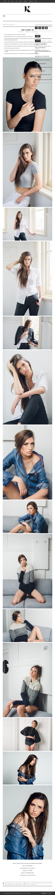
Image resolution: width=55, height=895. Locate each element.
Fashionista (43, 893)
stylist (30, 884)
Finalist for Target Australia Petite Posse (43, 67)
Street (20, 1)
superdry (34, 884)
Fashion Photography (8, 883)
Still (12, 1)
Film (9, 1)
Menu (4, 16)
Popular (38, 41)
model (20, 884)
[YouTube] (43, 27)
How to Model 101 (27, 30)
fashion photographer (35, 883)
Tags (49, 41)
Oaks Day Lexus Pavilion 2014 (40, 63)
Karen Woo (27, 31)
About (5, 1)
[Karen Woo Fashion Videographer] (27, 9)
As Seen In (31, 1)
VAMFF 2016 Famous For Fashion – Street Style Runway (43, 75)
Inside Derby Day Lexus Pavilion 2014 (42, 56)
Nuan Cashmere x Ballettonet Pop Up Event (43, 79)
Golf (16, 1)
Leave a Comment (34, 31)
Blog (35, 1)
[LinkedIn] (39, 27)
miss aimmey (16, 884)
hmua (6, 884)
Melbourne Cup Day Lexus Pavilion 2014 (42, 60)
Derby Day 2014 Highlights (40, 47)
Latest (43, 41)
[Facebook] (36, 27)
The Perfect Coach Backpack (41, 44)
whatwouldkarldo (18, 883)
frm (49, 883)
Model (14, 883)
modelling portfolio (25, 884)
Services (25, 1)
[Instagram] (46, 27)
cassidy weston (28, 883)
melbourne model (11, 884)
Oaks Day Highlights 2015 (40, 71)
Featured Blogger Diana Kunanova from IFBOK (43, 52)
